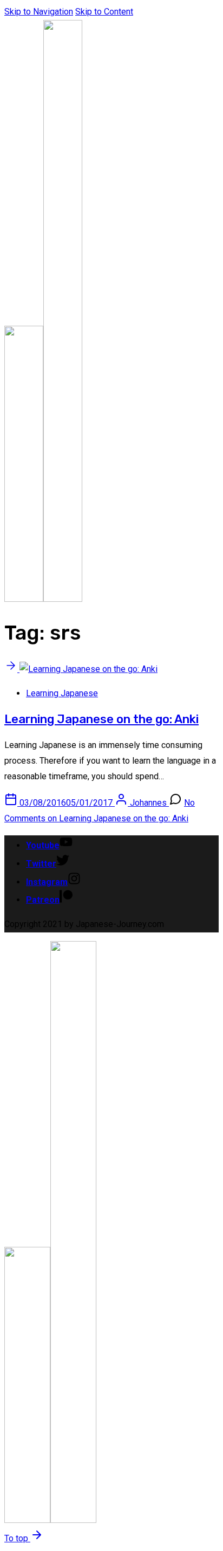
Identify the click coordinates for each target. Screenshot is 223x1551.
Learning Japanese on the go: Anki (101, 719)
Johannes (149, 803)
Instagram (47, 882)
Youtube (43, 845)
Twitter (41, 864)
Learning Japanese (62, 693)
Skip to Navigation (38, 11)
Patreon (43, 900)
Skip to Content (104, 11)
